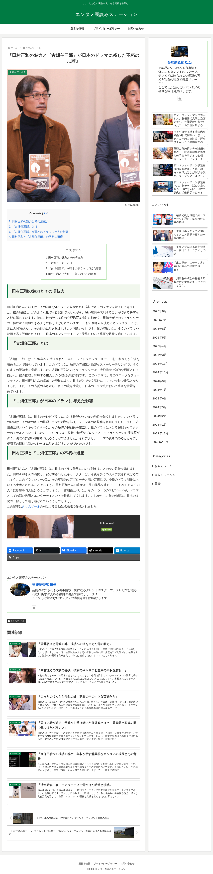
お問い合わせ (127, 863)
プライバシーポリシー (105, 863)
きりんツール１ (18, 621)
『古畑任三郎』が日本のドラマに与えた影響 (39, 231)
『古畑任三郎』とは (23, 226)
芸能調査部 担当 (44, 585)
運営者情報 (84, 863)
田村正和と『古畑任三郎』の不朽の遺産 (36, 236)
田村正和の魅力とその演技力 (29, 221)
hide (45, 213)
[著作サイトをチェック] (34, 608)
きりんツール (31, 506)
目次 (69, 250)
